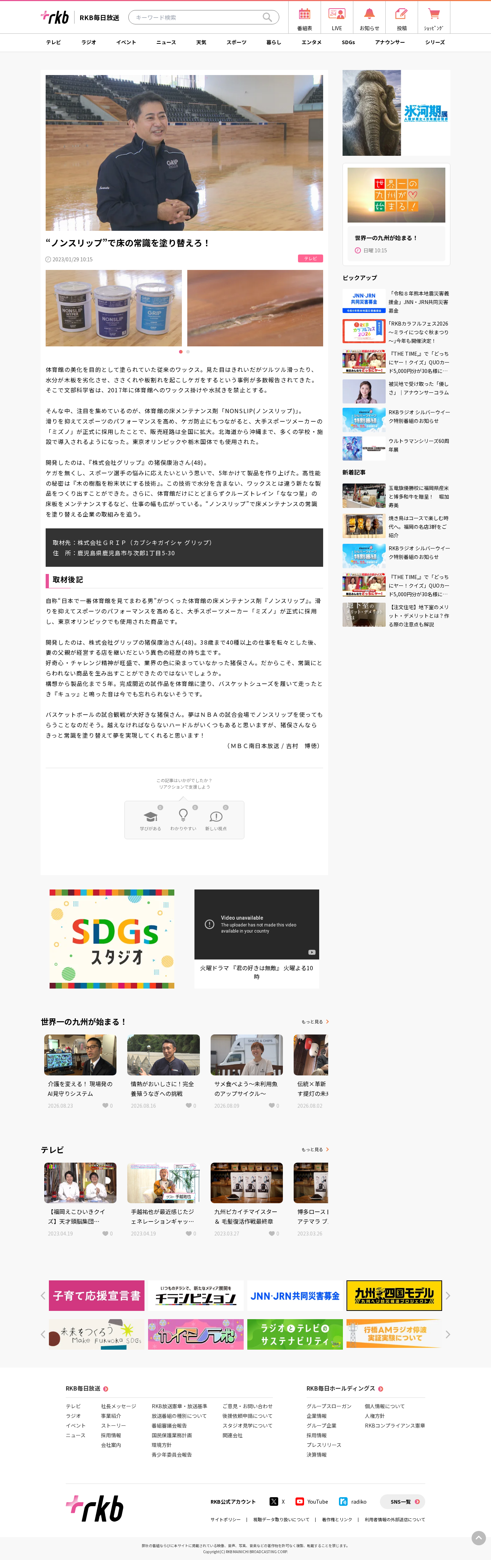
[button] (43, 1296)
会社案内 (111, 1444)
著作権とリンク (337, 1519)
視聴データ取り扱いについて (281, 1519)
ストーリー (113, 1425)
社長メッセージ (118, 1406)
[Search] (267, 17)
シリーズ (435, 42)
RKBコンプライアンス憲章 (395, 1425)
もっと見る (312, 1021)
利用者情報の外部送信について (395, 1519)
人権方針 (375, 1415)
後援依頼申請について (247, 1415)
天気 (201, 42)
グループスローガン (329, 1406)
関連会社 (232, 1435)
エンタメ (312, 42)
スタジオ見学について (247, 1425)
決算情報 (317, 1454)
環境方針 (162, 1444)
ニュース (166, 42)
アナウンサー (390, 42)
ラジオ (88, 42)
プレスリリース (324, 1444)
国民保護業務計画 (172, 1435)
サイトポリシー (226, 1519)
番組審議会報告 (169, 1425)
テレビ (53, 42)
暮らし (273, 42)
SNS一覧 (401, 1501)
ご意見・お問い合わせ (247, 1406)
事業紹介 (111, 1415)
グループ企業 (321, 1425)
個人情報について (385, 1406)
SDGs (348, 42)
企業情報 (317, 1415)
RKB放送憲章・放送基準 (179, 1406)
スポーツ (236, 42)
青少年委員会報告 (172, 1454)
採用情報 (111, 1435)
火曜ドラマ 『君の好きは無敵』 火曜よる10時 (256, 972)
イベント (126, 42)
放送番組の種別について (179, 1415)
